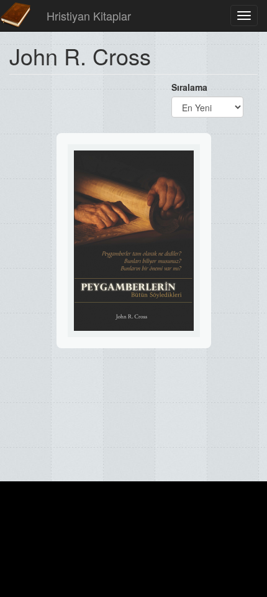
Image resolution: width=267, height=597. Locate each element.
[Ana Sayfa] (15, 15)
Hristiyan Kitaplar (89, 15)
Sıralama (189, 87)
